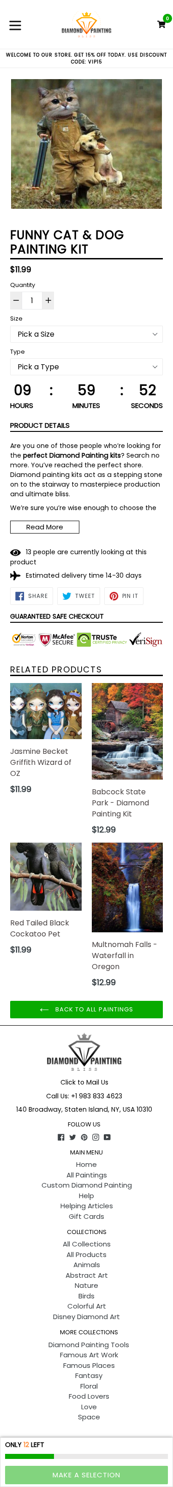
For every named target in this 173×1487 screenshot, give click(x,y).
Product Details (40, 425)
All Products (86, 1254)
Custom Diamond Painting (87, 1185)
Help (86, 1195)
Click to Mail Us (84, 1082)
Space (89, 1417)
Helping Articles (86, 1206)
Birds (86, 1296)
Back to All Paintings (93, 1009)
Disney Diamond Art (86, 1316)
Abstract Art (87, 1275)
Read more (44, 527)
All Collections (87, 1244)
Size (16, 318)
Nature (86, 1285)
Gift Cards (86, 1216)
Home (86, 1164)
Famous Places (89, 1365)
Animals (86, 1264)
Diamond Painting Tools (88, 1344)
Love (89, 1407)
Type (17, 351)
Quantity (22, 285)
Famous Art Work (89, 1355)
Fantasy (88, 1375)
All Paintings (86, 1175)
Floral (89, 1386)
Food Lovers (89, 1396)
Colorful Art (86, 1306)
